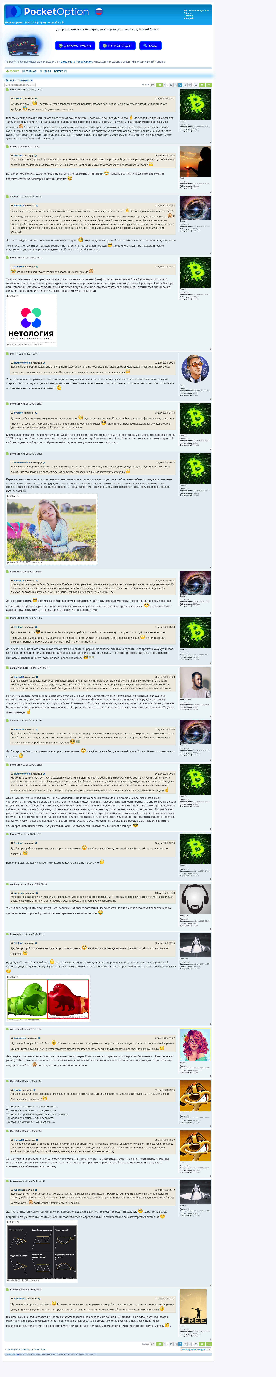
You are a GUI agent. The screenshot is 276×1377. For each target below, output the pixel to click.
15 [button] (171, 84)
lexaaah (18, 155)
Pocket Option (11, 1354)
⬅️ (45, 71)
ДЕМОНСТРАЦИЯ (77, 45)
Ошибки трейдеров (18, 80)
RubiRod (19, 266)
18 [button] (185, 84)
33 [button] (196, 84)
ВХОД (152, 45)
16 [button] (175, 84)
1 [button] (164, 84)
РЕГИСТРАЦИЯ (119, 45)
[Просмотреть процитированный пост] (36, 99)
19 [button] (189, 84)
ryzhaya (18, 1190)
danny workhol (22, 362)
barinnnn (19, 893)
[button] (152, 85)
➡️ (60, 71)
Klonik (17, 1090)
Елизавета (20, 1038)
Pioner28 (19, 205)
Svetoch (18, 98)
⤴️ (29, 71)
